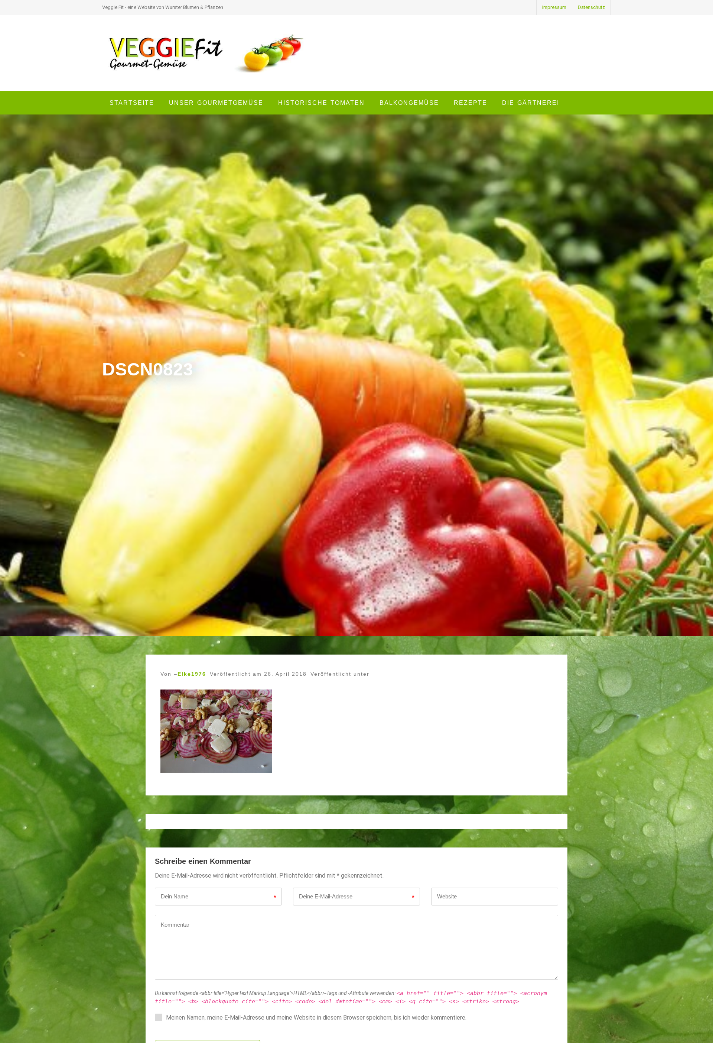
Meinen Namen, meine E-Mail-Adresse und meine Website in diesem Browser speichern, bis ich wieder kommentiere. (316, 1017)
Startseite (132, 103)
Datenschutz (591, 7)
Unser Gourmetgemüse (216, 103)
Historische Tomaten (321, 103)
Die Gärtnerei (530, 103)
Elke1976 (192, 674)
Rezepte (470, 103)
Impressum (554, 7)
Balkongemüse (409, 103)
